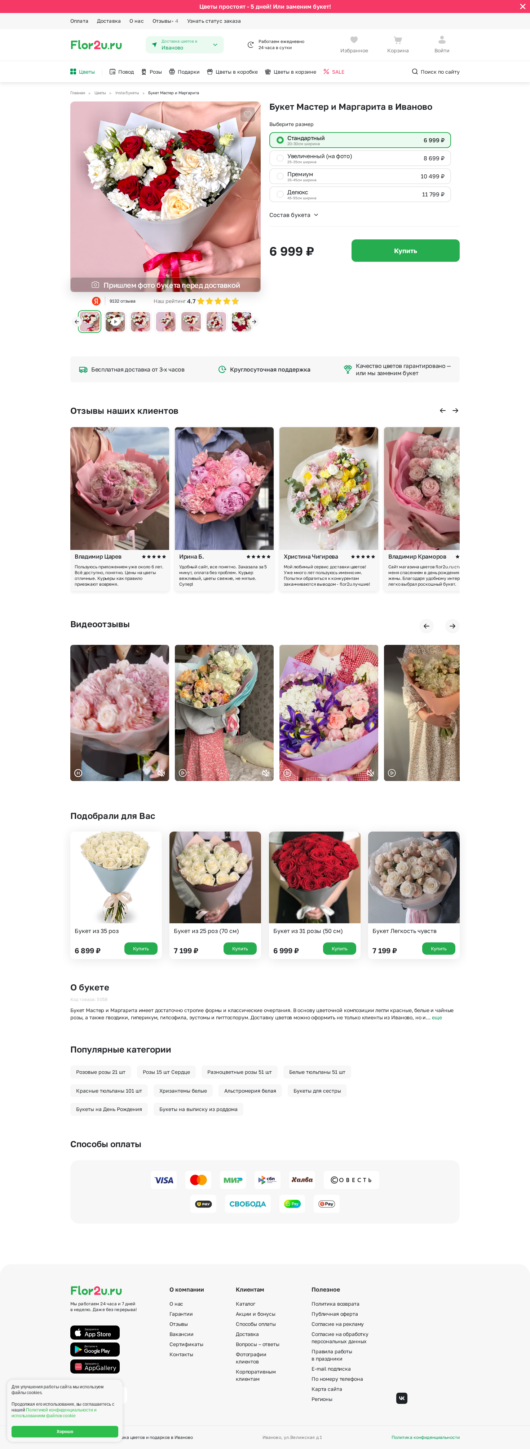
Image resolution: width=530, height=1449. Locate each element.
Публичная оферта (335, 1314)
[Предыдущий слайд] (77, 322)
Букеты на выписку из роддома (198, 1109)
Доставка (109, 21)
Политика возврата (335, 1304)
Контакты (181, 1354)
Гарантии (181, 1314)
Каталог (245, 1304)
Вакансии (181, 1334)
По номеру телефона (337, 1379)
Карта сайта (327, 1389)
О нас (136, 21)
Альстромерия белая (250, 1091)
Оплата (79, 21)
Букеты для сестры (317, 1091)
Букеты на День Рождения (109, 1109)
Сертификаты (186, 1344)
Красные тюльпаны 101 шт (109, 1091)
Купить (405, 251)
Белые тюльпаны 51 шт (317, 1072)
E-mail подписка (331, 1369)
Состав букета (289, 214)
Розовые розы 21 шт (100, 1072)
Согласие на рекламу (338, 1324)
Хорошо (65, 1431)
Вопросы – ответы (257, 1344)
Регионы (322, 1399)
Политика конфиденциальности (426, 1437)
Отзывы (165, 21)
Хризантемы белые (183, 1091)
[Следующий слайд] (254, 322)
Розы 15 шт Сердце (166, 1072)
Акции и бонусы (255, 1314)
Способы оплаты (256, 1324)
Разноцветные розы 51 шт (239, 1072)
